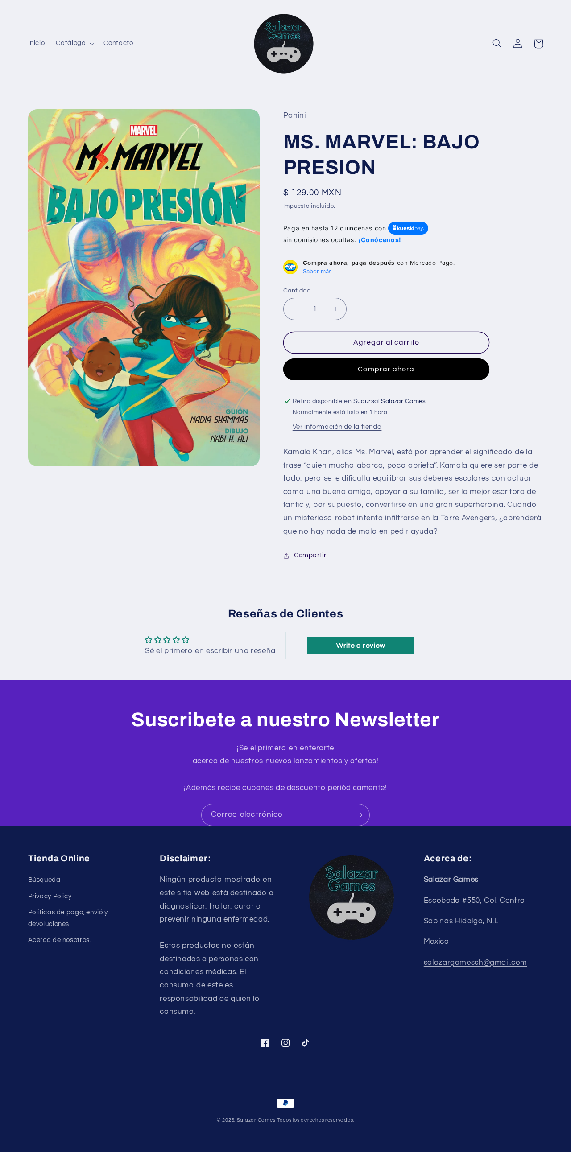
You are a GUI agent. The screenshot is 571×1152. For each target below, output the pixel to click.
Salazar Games (256, 1120)
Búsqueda (44, 879)
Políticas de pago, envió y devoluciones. (68, 918)
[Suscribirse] (359, 815)
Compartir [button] (310, 555)
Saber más (317, 271)
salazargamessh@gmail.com (475, 963)
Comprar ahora (386, 369)
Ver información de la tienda (337, 427)
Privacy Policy (50, 896)
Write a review (360, 645)
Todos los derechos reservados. (315, 1120)
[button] (74, 43)
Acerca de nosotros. (59, 940)
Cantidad (296, 291)
